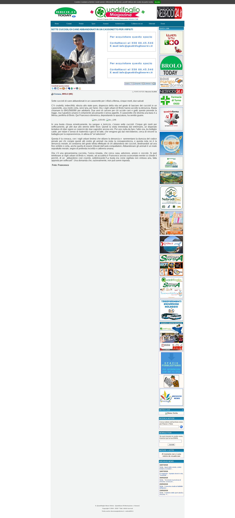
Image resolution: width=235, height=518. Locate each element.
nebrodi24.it (129, 511)
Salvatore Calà (133, 19)
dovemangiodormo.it (117, 511)
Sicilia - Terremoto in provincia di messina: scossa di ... (170, 480)
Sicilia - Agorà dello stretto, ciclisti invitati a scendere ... (170, 468)
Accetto (157, 2)
